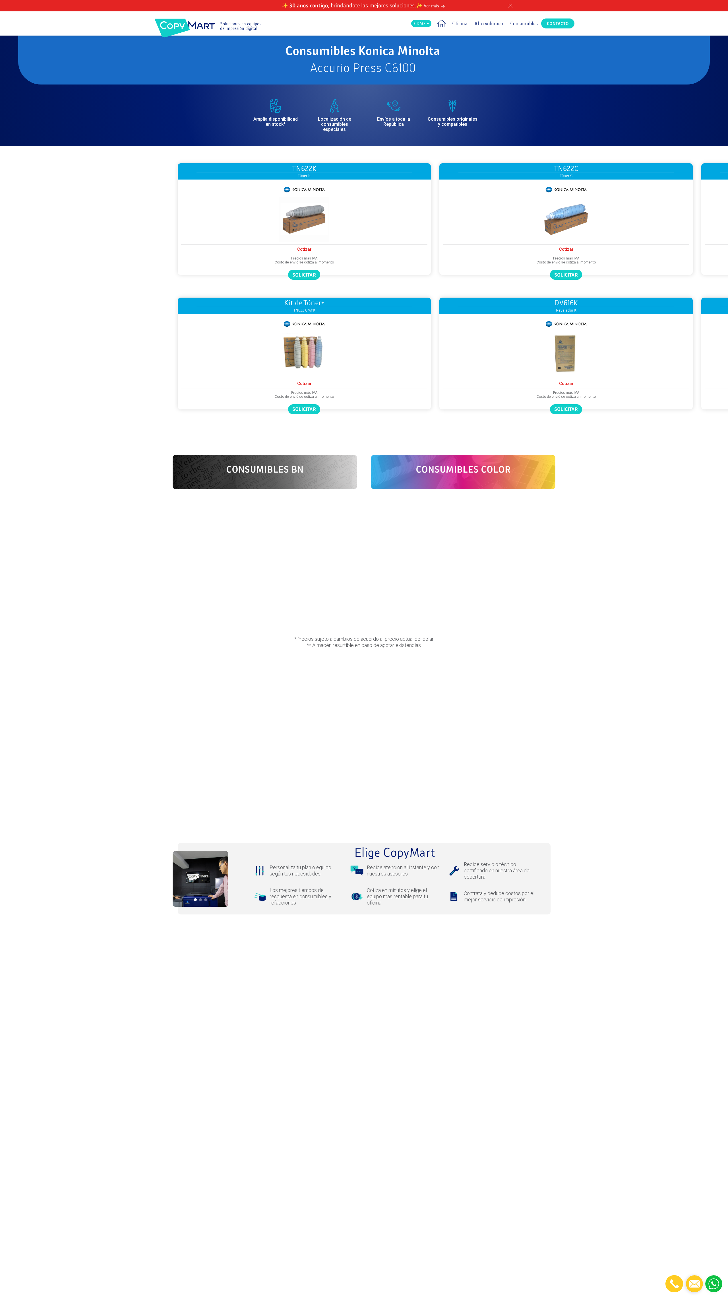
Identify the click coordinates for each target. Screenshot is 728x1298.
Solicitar (304, 274)
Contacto (558, 23)
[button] (421, 23)
